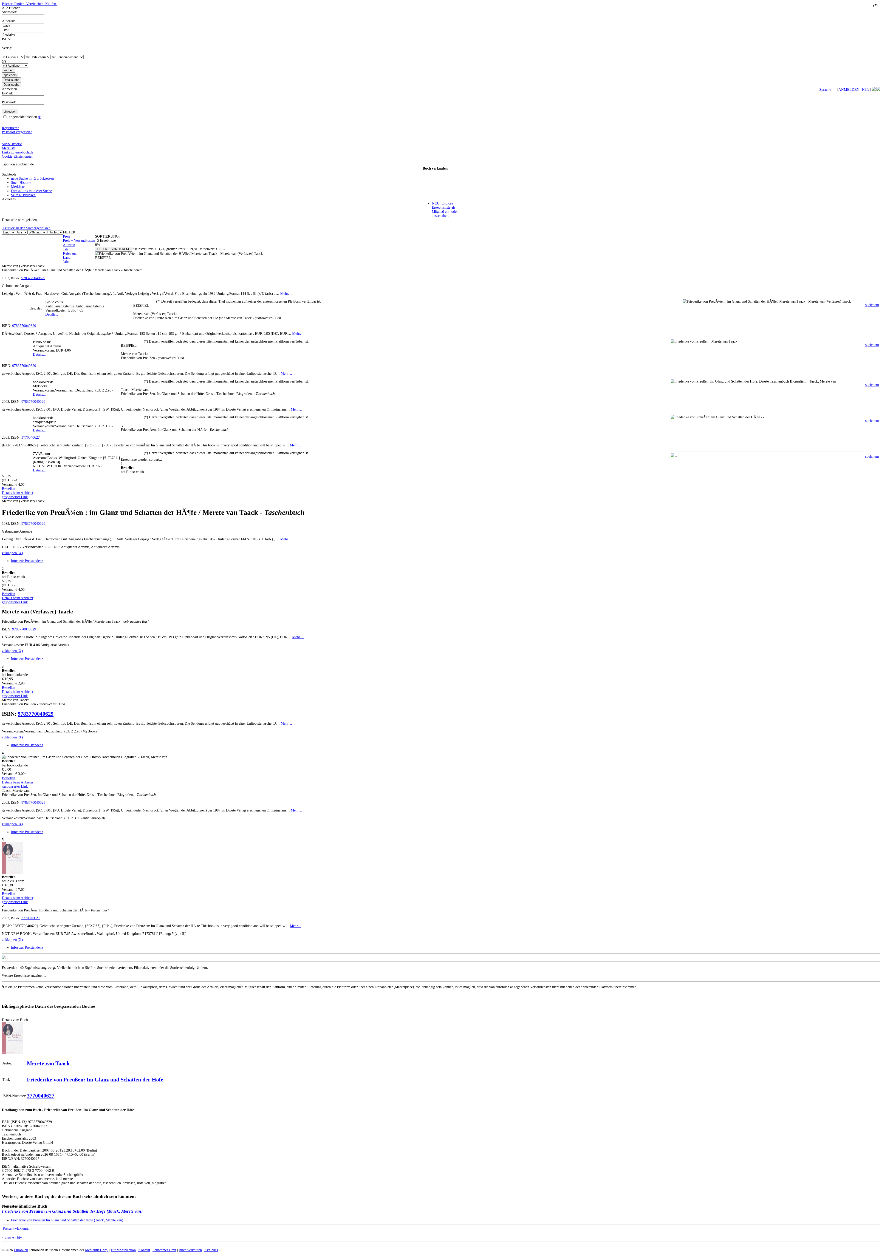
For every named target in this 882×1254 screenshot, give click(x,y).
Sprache (825, 89)
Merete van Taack (48, 1063)
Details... (51, 314)
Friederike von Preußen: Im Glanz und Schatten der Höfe (95, 1080)
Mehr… (286, 293)
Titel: (5, 30)
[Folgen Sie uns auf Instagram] (878, 89)
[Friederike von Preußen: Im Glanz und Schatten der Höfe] (12, 1053)
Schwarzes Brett (164, 1250)
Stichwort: (9, 12)
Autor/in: (8, 21)
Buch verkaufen (435, 168)
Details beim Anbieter (17, 493)
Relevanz (69, 253)
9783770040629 (33, 278)
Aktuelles (211, 1250)
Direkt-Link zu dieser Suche (31, 191)
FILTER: (69, 232)
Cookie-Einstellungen (17, 156)
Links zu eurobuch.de (17, 152)
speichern (872, 305)
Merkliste (8, 148)
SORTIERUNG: (107, 236)
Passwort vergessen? (17, 132)
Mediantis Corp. (96, 1250)
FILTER (102, 249)
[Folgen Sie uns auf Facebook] (874, 89)
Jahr (66, 262)
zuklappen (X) (12, 553)
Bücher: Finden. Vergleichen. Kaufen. (29, 4)
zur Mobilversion (123, 1250)
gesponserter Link (15, 497)
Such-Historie (12, 144)
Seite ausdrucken (23, 195)
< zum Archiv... (13, 1238)
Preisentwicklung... (17, 1228)
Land (67, 257)
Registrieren (10, 128)
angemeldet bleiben (24, 117)
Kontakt (144, 1250)
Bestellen (8, 489)
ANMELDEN (848, 89)
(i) (39, 117)
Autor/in (69, 245)
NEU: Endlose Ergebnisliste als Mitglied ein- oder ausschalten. (445, 209)
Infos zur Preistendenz (27, 561)
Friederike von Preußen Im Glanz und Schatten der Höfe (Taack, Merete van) (72, 1211)
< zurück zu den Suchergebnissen (26, 228)
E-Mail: (7, 93)
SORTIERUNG (120, 249)
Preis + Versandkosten (79, 240)
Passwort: (9, 102)
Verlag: (7, 48)
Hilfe (865, 89)
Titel (66, 249)
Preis (66, 236)
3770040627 (30, 437)
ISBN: (6, 39)
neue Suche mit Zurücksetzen (32, 178)
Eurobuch (21, 1250)
